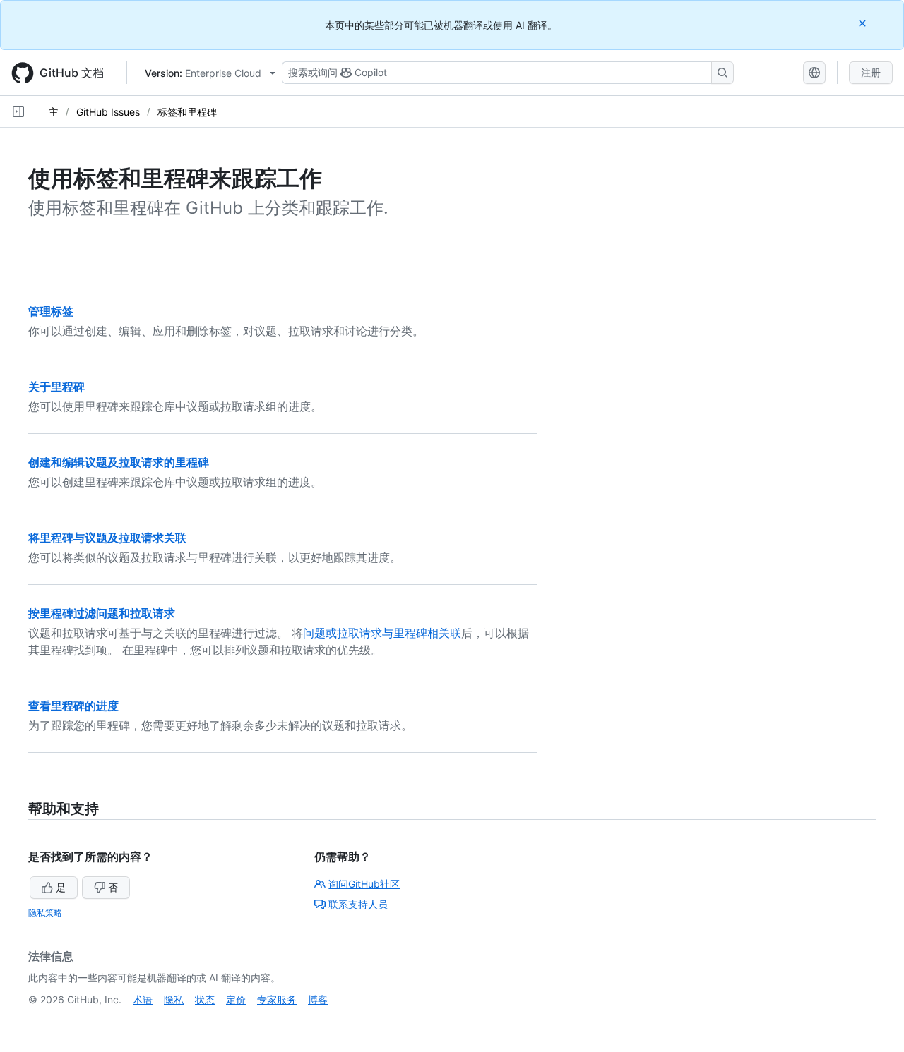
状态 (205, 999)
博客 (318, 999)
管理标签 (50, 311)
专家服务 (277, 999)
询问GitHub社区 (364, 884)
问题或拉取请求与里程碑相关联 (382, 633)
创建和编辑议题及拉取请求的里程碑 (118, 462)
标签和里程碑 (187, 112)
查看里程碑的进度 (73, 706)
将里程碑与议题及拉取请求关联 (107, 538)
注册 (871, 72)
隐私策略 (45, 912)
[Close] (863, 23)
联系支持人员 (358, 904)
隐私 (174, 999)
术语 (143, 999)
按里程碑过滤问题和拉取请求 (101, 613)
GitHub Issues (108, 112)
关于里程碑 (56, 387)
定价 (236, 999)
